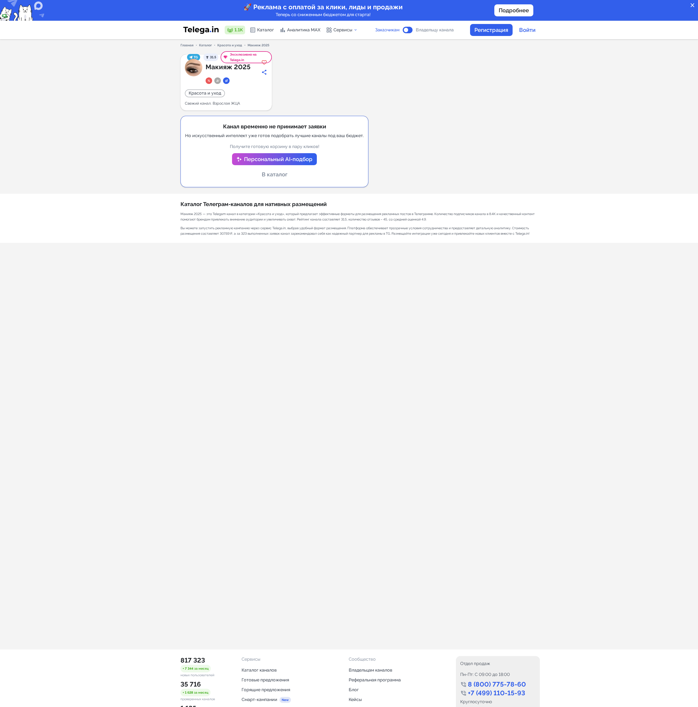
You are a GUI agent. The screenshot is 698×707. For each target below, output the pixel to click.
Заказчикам (387, 30)
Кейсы (355, 699)
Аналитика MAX (303, 29)
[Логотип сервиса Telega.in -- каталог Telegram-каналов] (200, 30)
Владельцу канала (435, 30)
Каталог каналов (259, 670)
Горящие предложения (266, 689)
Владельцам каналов (370, 670)
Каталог (265, 29)
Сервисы (342, 29)
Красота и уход (229, 45)
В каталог (274, 174)
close (692, 5)
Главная (187, 45)
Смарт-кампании (259, 699)
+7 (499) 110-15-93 (496, 693)
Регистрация (491, 30)
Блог (354, 689)
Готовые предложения (265, 679)
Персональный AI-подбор (278, 159)
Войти (527, 30)
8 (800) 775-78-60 (497, 684)
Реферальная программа (375, 679)
